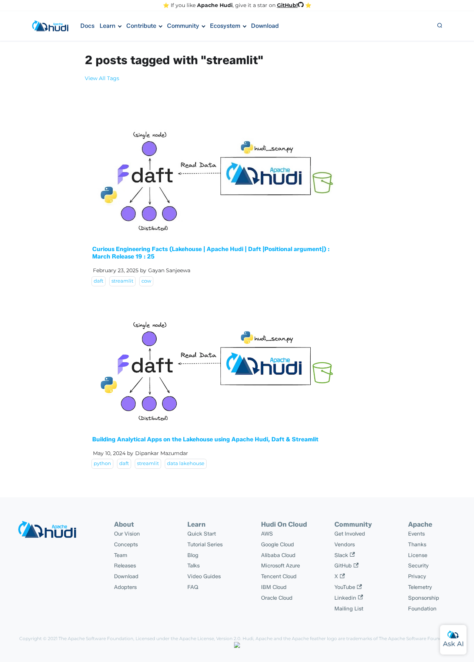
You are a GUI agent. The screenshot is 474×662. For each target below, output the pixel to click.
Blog (192, 555)
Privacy (417, 576)
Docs (87, 25)
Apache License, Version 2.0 (209, 638)
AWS (267, 533)
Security (418, 565)
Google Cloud (277, 544)
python (102, 463)
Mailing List (348, 608)
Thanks (417, 544)
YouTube (344, 587)
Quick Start (201, 533)
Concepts (126, 544)
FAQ (192, 587)
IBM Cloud (274, 587)
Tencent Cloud (279, 576)
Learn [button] (108, 25)
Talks (193, 565)
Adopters (125, 587)
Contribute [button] (141, 25)
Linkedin (345, 598)
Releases (125, 565)
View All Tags (102, 78)
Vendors (344, 544)
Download (265, 25)
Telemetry (420, 587)
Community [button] (183, 25)
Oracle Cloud (277, 598)
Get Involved (349, 533)
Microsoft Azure (280, 565)
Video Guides (204, 576)
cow (146, 281)
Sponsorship (423, 598)
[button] (439, 26)
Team (120, 555)
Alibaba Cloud (278, 555)
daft (98, 281)
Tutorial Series (205, 544)
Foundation (422, 608)
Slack (341, 555)
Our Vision (127, 533)
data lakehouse (185, 463)
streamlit (122, 281)
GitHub (343, 565)
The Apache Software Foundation (96, 638)
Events (416, 533)
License (417, 555)
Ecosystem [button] (225, 25)
